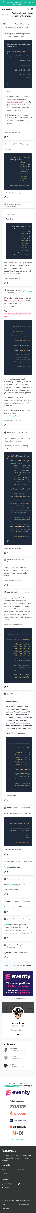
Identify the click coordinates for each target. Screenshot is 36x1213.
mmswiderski (18, 1024)
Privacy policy (23, 1205)
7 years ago (27, 879)
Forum (5, 14)
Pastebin (5, 1173)
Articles (21, 1169)
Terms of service (8, 1205)
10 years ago (26, 592)
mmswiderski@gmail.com (14, 416)
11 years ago (23, 432)
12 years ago (24, 144)
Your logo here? (18, 1140)
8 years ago (26, 807)
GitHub (7, 1188)
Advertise (5, 1209)
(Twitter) (7, 1184)
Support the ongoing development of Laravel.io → (19, 3)
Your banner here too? (18, 999)
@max (6, 867)
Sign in (7, 965)
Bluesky (23, 1184)
